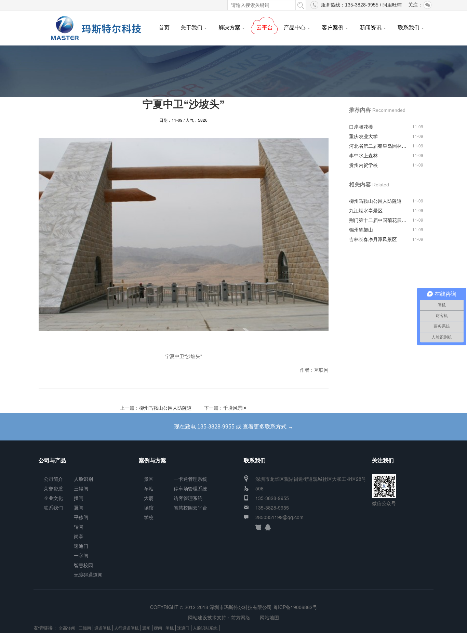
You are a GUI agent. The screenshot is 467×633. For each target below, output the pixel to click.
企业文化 (53, 497)
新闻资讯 (371, 27)
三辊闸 (81, 488)
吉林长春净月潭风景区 (373, 239)
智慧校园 (83, 565)
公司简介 (53, 478)
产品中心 (295, 27)
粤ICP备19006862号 (295, 607)
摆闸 (78, 497)
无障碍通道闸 (88, 574)
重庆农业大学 (363, 136)
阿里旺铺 (392, 5)
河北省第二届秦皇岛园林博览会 (379, 145)
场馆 (149, 507)
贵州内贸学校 (363, 164)
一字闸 (81, 555)
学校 (149, 517)
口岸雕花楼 (361, 126)
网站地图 (269, 617)
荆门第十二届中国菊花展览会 (379, 219)
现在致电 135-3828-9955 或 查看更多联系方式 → (233, 427)
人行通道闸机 (126, 628)
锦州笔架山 (361, 229)
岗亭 (78, 536)
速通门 (81, 545)
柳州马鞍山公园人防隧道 (165, 407)
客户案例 (333, 27)
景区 (149, 478)
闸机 (169, 628)
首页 (164, 27)
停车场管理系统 (190, 488)
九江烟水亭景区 (366, 210)
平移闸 (81, 517)
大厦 (149, 497)
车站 (149, 488)
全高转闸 (67, 628)
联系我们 (408, 27)
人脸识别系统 (205, 628)
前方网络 (240, 617)
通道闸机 (102, 628)
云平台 (264, 27)
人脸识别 (83, 478)
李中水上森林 (363, 155)
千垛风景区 (235, 407)
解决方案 (229, 27)
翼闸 (78, 507)
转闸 (78, 526)
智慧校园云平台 (190, 507)
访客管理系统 (188, 497)
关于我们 (191, 27)
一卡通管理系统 (190, 478)
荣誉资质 (53, 488)
